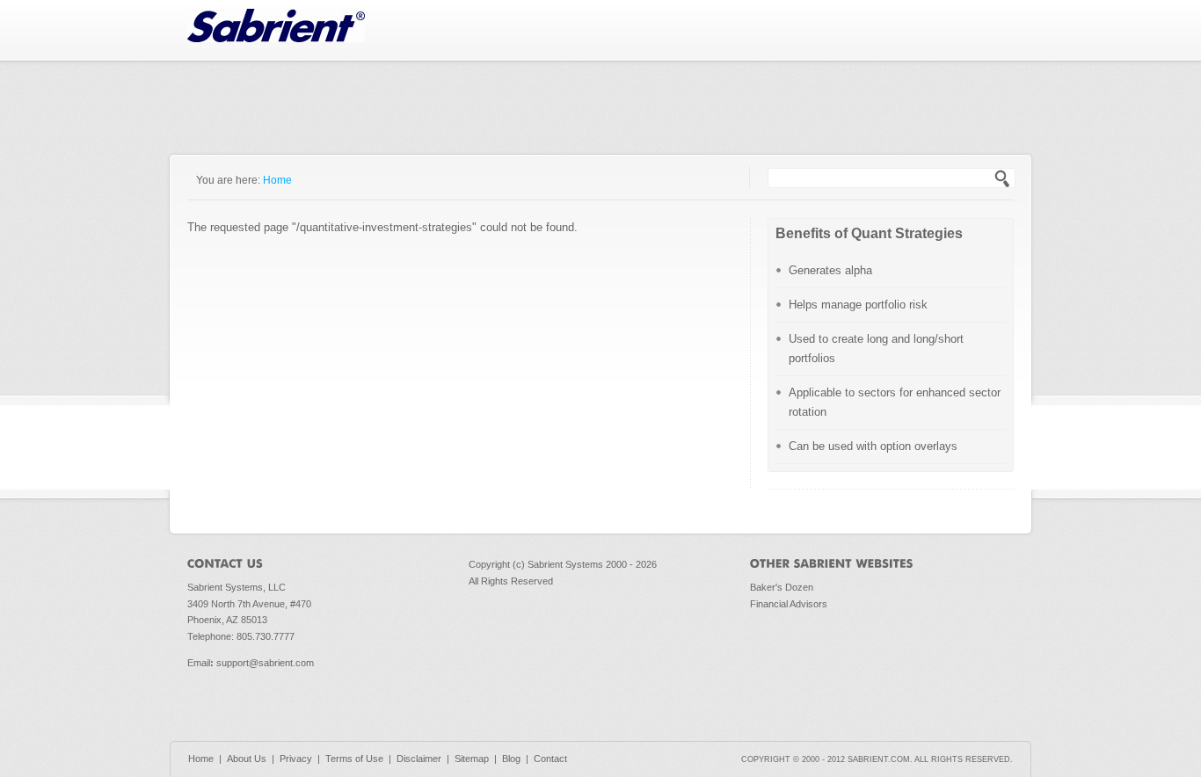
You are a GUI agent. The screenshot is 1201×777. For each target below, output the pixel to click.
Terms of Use (354, 758)
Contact (550, 758)
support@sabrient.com (265, 662)
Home (277, 179)
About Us (246, 758)
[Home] (276, 38)
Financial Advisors (788, 604)
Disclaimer (419, 758)
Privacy (296, 758)
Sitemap (472, 758)
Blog (511, 758)
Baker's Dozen (781, 587)
